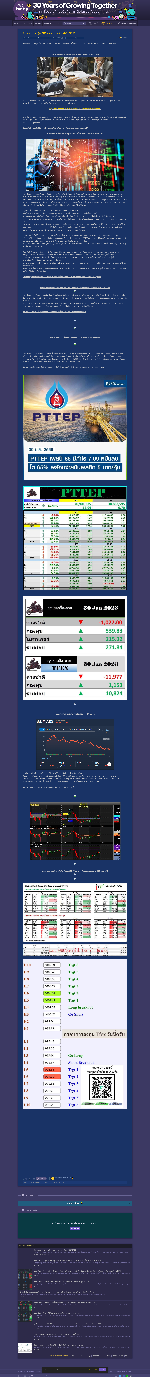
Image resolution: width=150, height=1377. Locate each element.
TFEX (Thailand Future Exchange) (34, 38)
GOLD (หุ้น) (60, 38)
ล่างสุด (29, 1376)
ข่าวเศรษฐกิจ (51, 38)
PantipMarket (30, 1371)
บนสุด (22, 1376)
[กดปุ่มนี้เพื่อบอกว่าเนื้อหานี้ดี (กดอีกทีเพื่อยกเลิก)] (26, 1178)
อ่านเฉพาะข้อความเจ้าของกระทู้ (43, 1376)
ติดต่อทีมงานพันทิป (115, 1371)
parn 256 (36, 1265)
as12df (22, 1297)
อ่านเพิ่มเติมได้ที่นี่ (91, 1370)
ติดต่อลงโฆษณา (127, 1371)
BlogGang (21, 1371)
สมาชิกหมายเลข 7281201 (63, 1178)
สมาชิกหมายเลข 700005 (52, 1182)
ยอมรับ (102, 1370)
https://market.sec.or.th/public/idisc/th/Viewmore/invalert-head (74, 109)
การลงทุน (80, 38)
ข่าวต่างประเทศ (71, 38)
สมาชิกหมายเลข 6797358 (32, 1182)
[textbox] (74, 23)
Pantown (38, 1371)
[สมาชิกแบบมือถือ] (73, 1178)
